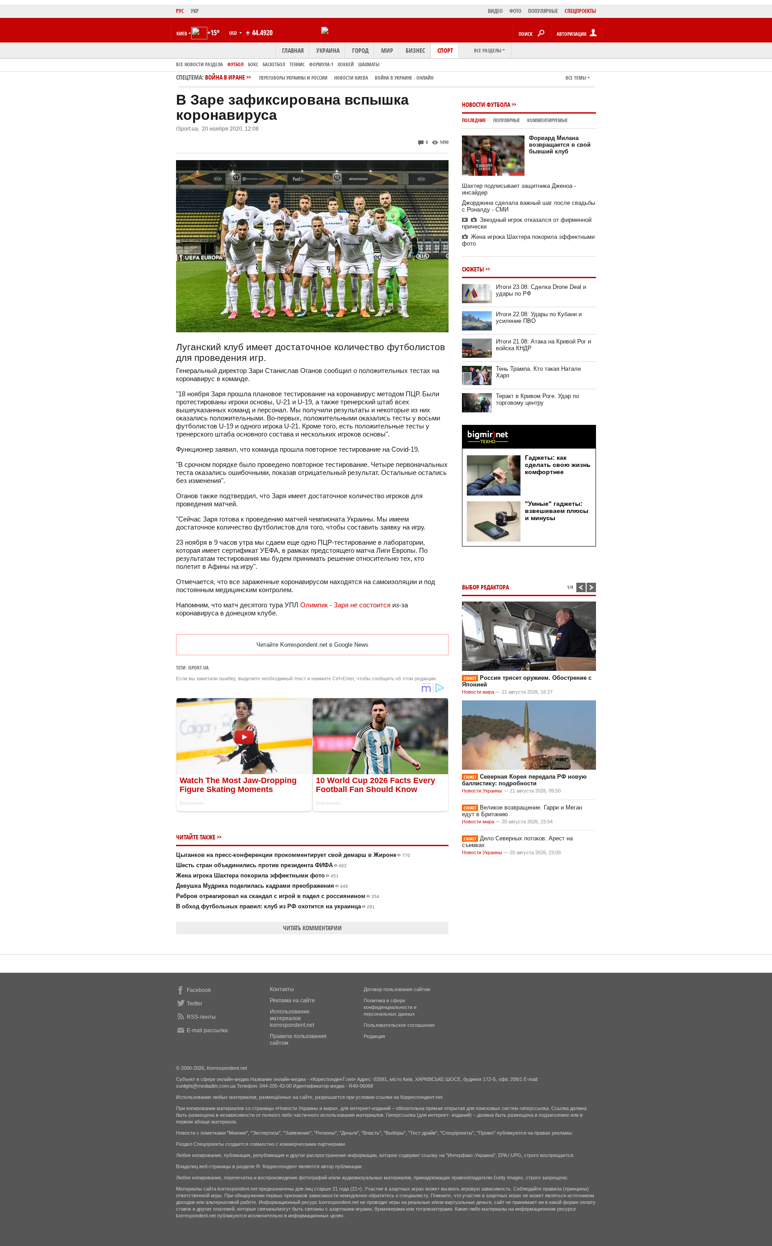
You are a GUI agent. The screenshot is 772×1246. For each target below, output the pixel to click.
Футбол (235, 64)
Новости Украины (482, 790)
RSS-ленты (201, 1017)
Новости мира (478, 692)
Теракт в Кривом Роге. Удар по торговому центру (537, 399)
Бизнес (415, 50)
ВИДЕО (495, 11)
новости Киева (351, 77)
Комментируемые (547, 120)
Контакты (282, 989)
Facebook (199, 990)
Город (360, 50)
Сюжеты (473, 269)
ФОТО (515, 11)
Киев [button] (181, 33)
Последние (474, 120)
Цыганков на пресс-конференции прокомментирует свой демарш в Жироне (293, 855)
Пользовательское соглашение (399, 1025)
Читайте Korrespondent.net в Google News (312, 644)
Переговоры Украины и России (293, 77)
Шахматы (368, 64)
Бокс (253, 64)
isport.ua (198, 667)
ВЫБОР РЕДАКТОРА (485, 587)
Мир (387, 50)
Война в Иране (319, 77)
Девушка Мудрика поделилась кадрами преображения (262, 885)
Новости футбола (486, 104)
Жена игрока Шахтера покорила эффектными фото (257, 875)
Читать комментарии (312, 928)
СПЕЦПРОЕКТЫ (580, 11)
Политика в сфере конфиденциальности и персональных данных (390, 1007)
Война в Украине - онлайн (404, 77)
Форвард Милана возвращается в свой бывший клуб (560, 145)
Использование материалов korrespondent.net (292, 1018)
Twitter (194, 1003)
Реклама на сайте (292, 1000)
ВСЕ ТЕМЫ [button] (576, 77)
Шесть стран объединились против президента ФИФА (261, 865)
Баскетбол (274, 64)
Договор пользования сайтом (397, 989)
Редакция (374, 1036)
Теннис (297, 64)
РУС (180, 11)
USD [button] (233, 33)
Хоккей (346, 64)
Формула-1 (321, 64)
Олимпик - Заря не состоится (345, 605)
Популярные (506, 120)
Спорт (445, 50)
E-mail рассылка (207, 1030)
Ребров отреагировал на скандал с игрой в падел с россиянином (277, 896)
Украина (328, 50)
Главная (293, 50)
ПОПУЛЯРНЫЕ (543, 11)
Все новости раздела (199, 64)
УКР (195, 11)
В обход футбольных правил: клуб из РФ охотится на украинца (275, 906)
